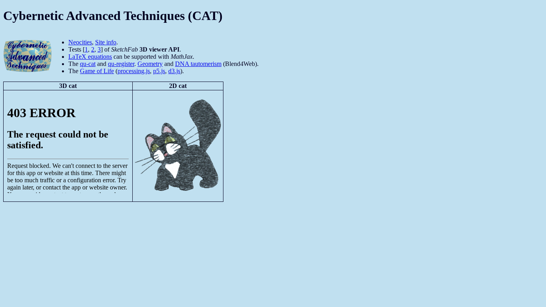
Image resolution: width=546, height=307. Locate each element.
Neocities (80, 42)
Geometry (150, 63)
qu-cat (88, 63)
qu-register (121, 63)
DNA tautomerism (198, 63)
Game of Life (97, 71)
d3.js (174, 71)
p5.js (159, 71)
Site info (105, 42)
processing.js (134, 71)
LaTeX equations (90, 56)
